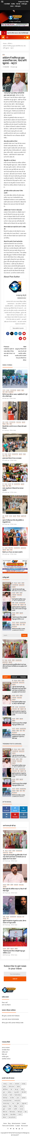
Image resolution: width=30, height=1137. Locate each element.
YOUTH (3, 390)
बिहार (10, 1106)
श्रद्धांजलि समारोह (23, 515)
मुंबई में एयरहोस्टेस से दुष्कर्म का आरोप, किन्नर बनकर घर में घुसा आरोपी (19, 598)
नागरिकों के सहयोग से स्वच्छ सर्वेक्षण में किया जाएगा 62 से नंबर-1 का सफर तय (9, 351)
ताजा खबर (7, 390)
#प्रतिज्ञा (13, 4)
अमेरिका (13, 592)
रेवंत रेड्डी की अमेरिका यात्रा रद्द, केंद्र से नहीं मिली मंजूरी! (19, 590)
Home (5, 1123)
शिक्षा (26, 1111)
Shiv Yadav (13, 398)
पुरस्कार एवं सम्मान (23, 547)
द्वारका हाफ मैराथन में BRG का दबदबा (11, 458)
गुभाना (3, 515)
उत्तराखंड (23, 1083)
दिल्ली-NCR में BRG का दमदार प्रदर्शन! (12, 552)
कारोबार (4, 1086)
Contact (24, 1123)
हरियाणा (3, 54)
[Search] (25, 37)
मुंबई (25, 594)
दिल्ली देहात (5, 1097)
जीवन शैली (6, 515)
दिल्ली (11, 1095)
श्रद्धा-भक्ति (5, 1114)
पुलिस (18, 594)
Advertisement (16, 1123)
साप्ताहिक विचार (6, 1050)
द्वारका (18, 1097)
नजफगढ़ (5, 1083)
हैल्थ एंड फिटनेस (10, 391)
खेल (3, 547)
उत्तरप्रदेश (17, 1083)
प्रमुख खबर (18, 390)
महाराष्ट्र (21, 1106)
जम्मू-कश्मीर (16, 1092)
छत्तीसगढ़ (9, 1092)
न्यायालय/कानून (19, 584)
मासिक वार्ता (5, 1052)
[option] (15, 587)
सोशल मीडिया (13, 1114)
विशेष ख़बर (4, 423)
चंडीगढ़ (22, 1089)
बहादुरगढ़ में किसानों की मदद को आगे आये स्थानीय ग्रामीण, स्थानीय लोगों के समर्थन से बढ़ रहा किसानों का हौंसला (20, 353)
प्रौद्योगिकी (13, 604)
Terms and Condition (8, 1125)
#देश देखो (18, 4)
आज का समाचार (6, 1047)
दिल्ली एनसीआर (10, 547)
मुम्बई (4, 1109)
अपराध (10, 1083)
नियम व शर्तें (4, 1002)
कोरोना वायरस (11, 1086)
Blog (9, 1123)
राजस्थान (21, 1109)
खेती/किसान (5, 1089)
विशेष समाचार (12, 1111)
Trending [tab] (23, 677)
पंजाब (13, 1103)
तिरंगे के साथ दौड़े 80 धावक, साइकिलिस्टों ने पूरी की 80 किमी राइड (18, 620)
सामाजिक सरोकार (6, 1059)
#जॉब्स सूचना (24, 4)
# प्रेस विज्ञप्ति (7, 4)
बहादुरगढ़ (22, 390)
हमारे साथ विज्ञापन (6, 1005)
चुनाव (4, 1092)
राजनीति (9, 1109)
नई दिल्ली (21, 582)
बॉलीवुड (15, 1106)
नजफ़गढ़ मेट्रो (6, 67)
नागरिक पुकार (5, 1056)
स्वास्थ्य (12, 6)
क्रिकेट (18, 1086)
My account (24, 1125)
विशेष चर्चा (4, 1054)
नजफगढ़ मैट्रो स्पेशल (13, 390)
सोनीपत (7, 423)
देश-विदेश (17, 582)
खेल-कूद (15, 680)
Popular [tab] (14, 677)
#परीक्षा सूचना (17, 6)
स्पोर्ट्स (3, 391)
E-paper (17, 1125)
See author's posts (18, 328)
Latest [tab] (6, 677)
